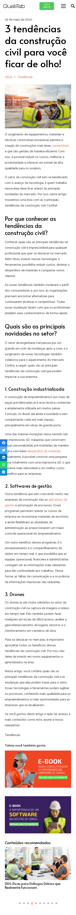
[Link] (14, 6)
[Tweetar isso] (3, 450)
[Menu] (64, 6)
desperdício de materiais (44, 451)
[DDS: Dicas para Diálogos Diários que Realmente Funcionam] (38, 870)
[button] (20, 903)
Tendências (12, 735)
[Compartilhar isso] (3, 442)
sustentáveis (60, 145)
